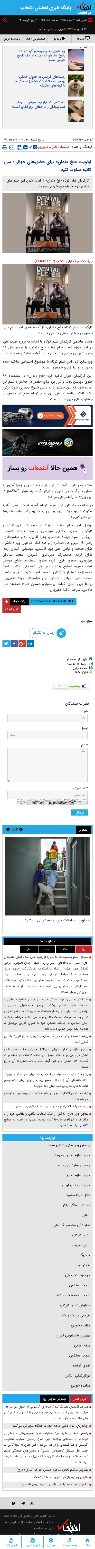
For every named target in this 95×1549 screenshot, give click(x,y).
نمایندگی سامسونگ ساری (70, 1225)
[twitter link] (14, 1503)
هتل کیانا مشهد (78, 1195)
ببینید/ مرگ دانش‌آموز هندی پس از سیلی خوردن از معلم (52, 1106)
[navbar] (90, 20)
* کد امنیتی (80, 788)
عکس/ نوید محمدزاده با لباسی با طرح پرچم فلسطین (54, 1484)
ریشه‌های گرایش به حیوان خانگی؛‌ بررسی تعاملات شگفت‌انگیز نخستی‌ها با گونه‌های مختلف (40, 81)
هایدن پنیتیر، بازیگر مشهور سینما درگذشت (61, 1477)
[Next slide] (8, 829)
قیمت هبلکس (79, 1285)
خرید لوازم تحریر (77, 1175)
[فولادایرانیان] (47, 416)
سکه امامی (82, 1345)
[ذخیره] (20, 147)
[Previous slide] (21, 829)
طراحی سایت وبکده (75, 1315)
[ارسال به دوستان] (11, 147)
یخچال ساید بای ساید (73, 1165)
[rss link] (32, 1503)
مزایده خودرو (80, 1325)
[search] (5, 21)
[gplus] (22, 643)
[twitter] (6, 643)
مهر (83, 621)
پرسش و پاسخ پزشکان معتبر (68, 1145)
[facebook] (14, 643)
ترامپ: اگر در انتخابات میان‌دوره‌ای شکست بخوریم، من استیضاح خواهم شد (46, 1096)
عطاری (85, 1215)
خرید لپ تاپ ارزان (76, 1185)
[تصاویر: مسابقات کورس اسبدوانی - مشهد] (47, 876)
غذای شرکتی (81, 1235)
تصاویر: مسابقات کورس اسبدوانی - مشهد (57, 920)
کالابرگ (84, 1255)
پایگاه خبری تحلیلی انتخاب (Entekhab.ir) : (63, 261)
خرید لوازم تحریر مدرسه (72, 1155)
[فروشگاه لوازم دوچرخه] (47, 442)
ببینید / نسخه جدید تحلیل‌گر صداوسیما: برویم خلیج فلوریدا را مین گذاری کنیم (46, 1038)
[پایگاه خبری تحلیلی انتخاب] (84, 7)
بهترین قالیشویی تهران (73, 1335)
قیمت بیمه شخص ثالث (72, 1295)
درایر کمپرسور (80, 1245)
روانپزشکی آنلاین (77, 1375)
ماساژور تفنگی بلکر (76, 1205)
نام (86, 711)
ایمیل (84, 728)
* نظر (84, 745)
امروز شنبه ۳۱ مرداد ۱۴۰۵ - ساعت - (63, 20)
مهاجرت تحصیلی (77, 1275)
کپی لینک (11, 609)
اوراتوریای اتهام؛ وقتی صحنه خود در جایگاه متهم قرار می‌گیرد (50, 1425)
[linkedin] (30, 643)
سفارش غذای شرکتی (75, 1305)
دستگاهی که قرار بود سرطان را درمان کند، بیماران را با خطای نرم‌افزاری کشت (38, 104)
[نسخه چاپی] (4, 147)
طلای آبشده (81, 1365)
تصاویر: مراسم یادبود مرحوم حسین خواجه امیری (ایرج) (52, 1469)
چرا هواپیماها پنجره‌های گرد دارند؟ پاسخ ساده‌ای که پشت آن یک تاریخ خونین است (41, 55)
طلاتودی (84, 1265)
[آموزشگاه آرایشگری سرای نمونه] (47, 468)
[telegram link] (23, 1503)
